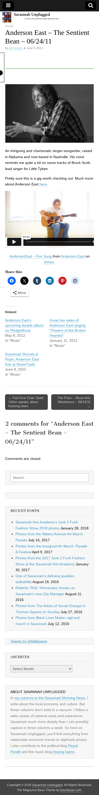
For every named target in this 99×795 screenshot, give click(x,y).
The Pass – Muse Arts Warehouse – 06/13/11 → (74, 402)
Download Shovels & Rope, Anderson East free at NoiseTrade (22, 359)
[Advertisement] (52, 62)
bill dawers (16, 48)
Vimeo (49, 262)
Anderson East (73, 256)
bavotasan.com (70, 790)
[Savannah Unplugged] (49, 17)
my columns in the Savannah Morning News (49, 698)
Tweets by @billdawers (28, 641)
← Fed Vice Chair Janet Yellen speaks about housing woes (26, 402)
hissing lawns (63, 752)
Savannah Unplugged (47, 785)
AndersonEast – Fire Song (30, 256)
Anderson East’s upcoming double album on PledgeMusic (24, 325)
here (43, 184)
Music (9, 26)
